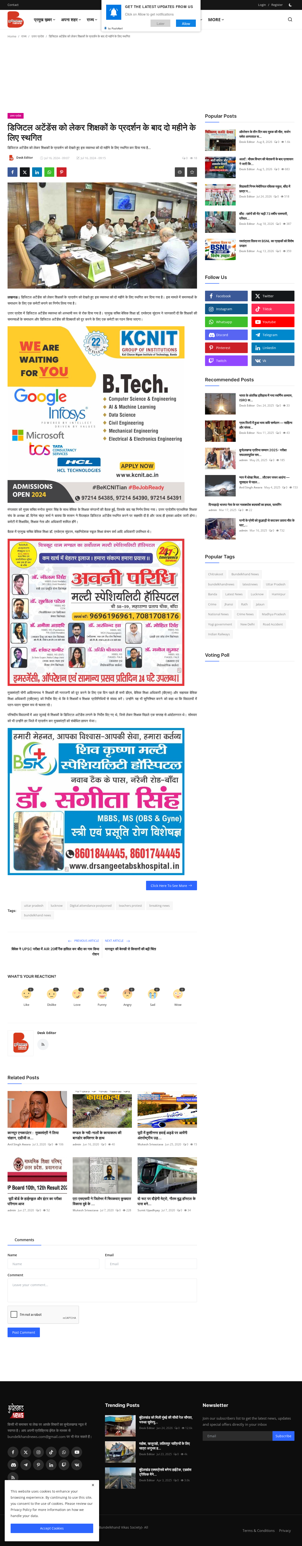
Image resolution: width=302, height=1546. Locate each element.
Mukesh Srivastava (150, 1144)
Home (12, 36)
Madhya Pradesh (274, 614)
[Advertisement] (151, 78)
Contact (13, 5)
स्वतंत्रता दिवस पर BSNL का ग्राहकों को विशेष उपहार (266, 243)
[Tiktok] (51, 1452)
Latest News (234, 594)
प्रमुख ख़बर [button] (43, 19)
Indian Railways (219, 634)
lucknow (57, 905)
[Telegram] (25, 1464)
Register (277, 5)
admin (77, 1144)
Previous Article (86, 941)
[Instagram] (38, 1452)
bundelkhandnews (221, 584)
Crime (212, 604)
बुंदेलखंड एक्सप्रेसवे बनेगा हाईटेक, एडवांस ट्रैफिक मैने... (165, 1472)
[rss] (13, 1477)
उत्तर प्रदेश (37, 36)
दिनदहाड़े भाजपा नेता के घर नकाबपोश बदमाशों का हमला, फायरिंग (245, 505)
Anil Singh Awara (19, 1144)
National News (218, 614)
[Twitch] (64, 1464)
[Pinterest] (38, 1464)
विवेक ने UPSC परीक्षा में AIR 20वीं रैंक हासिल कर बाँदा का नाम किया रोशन (55, 951)
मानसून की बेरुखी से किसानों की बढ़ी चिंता (130, 949)
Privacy (285, 1530)
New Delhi (247, 624)
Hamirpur (278, 594)
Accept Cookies (52, 1528)
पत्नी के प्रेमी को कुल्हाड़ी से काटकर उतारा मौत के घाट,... (266, 522)
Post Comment (23, 1332)
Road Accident (273, 624)
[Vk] (76, 1464)
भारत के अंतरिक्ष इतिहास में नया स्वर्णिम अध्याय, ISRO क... (266, 397)
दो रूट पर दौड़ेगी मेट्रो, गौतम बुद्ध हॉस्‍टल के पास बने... (167, 1201)
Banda (212, 594)
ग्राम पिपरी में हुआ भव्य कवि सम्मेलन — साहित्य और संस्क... (265, 425)
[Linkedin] (51, 1464)
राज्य (23, 36)
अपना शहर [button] (69, 19)
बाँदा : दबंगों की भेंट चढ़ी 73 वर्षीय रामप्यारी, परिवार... (263, 216)
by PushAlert (115, 28)
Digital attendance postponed (91, 905)
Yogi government (220, 624)
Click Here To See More (169, 885)
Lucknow (257, 594)
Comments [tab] (24, 1239)
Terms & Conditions (259, 1530)
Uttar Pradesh (275, 584)
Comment (15, 1275)
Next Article (114, 941)
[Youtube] (76, 1452)
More (214, 19)
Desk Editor (46, 1033)
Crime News (245, 614)
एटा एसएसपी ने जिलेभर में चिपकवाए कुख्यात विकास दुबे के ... (102, 1201)
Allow (186, 23)
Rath (244, 604)
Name (12, 1255)
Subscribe (283, 1436)
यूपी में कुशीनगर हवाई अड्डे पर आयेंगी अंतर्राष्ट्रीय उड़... (162, 1135)
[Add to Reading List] (192, 172)
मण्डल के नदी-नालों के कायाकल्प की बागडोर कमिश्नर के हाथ (97, 1135)
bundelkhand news (37, 915)
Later (160, 23)
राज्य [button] (90, 19)
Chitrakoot (215, 574)
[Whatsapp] (64, 1452)
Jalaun (260, 604)
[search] (290, 19)
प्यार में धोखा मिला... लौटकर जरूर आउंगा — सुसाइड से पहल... (264, 479)
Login (262, 5)
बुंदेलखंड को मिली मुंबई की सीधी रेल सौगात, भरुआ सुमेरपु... (166, 1419)
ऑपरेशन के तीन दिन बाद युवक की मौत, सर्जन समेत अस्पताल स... (264, 134)
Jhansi (229, 604)
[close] (93, 1485)
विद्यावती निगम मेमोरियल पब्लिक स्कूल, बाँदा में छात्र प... (264, 188)
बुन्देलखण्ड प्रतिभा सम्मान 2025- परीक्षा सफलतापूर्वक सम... (263, 452)
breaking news (159, 905)
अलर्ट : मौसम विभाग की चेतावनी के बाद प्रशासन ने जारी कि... (266, 161)
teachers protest (130, 905)
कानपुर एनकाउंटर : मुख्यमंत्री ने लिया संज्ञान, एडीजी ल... (33, 1135)
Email (109, 1255)
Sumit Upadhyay (149, 1210)
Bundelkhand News (245, 574)
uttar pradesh (33, 905)
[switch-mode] (290, 5)
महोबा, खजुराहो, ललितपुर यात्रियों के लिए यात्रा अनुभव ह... (164, 1445)
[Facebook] (13, 1452)
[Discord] (13, 1464)
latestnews (250, 584)
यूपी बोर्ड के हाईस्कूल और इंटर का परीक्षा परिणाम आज (35, 1201)
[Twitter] (25, 1452)
